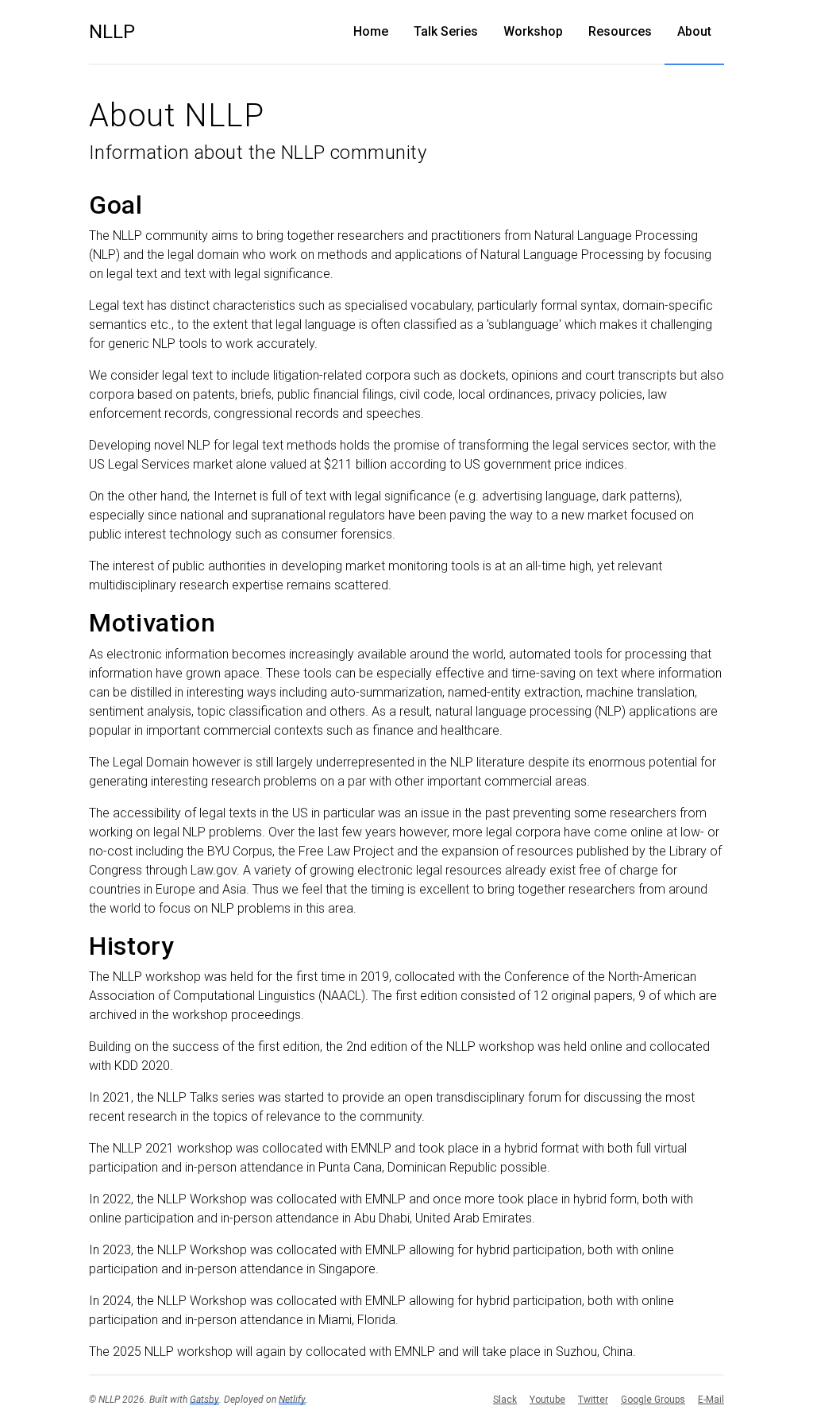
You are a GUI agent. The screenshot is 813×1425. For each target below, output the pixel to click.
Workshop (533, 31)
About (694, 31)
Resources (620, 31)
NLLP (112, 32)
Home (370, 31)
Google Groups (653, 1399)
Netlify (292, 1399)
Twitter (593, 1399)
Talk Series (446, 31)
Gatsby (204, 1399)
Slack (505, 1399)
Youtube (547, 1399)
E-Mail (711, 1399)
